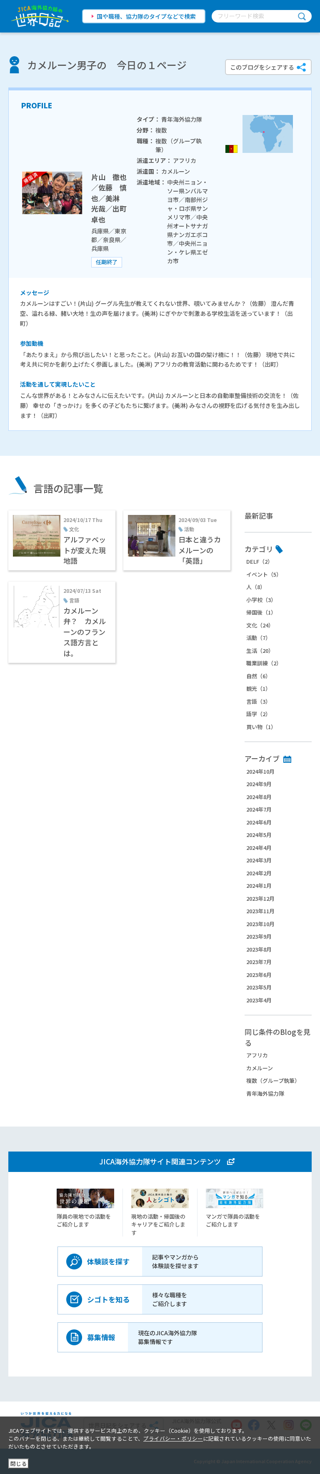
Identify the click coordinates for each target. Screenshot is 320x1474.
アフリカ (257, 1055)
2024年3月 (259, 860)
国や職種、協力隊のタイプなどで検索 (146, 16)
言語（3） (258, 701)
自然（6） (258, 676)
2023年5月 (259, 987)
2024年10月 (260, 771)
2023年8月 (259, 949)
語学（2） (258, 714)
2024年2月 (259, 873)
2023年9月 (259, 936)
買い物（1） (261, 727)
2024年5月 (259, 835)
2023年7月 (259, 962)
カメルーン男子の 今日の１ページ (107, 64)
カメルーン (259, 1068)
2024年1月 (259, 885)
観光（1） (258, 688)
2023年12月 (260, 898)
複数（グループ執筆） (273, 1080)
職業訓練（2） (264, 663)
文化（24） (260, 625)
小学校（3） (261, 600)
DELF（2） (259, 561)
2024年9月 (259, 784)
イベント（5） (264, 574)
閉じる (18, 1463)
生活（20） (260, 651)
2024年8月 (259, 797)
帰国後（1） (261, 612)
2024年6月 (259, 822)
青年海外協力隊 (265, 1093)
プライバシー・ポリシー (173, 1438)
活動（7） (258, 638)
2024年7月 (259, 809)
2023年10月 (260, 924)
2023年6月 (259, 975)
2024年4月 (259, 848)
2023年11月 (260, 911)
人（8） (255, 587)
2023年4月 (259, 1000)
